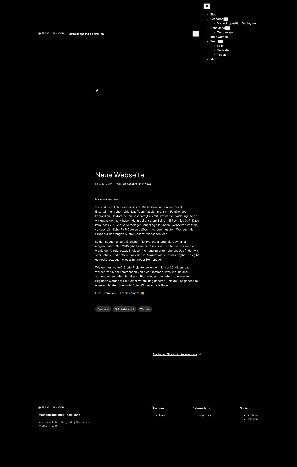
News (148, 183)
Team (214, 41)
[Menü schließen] (207, 6)
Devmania (103, 309)
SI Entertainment (124, 309)
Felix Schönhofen (131, 183)
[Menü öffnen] (195, 34)
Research (216, 19)
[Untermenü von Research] (225, 19)
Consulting (217, 28)
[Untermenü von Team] (220, 41)
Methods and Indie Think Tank (87, 33)
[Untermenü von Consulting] (227, 28)
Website (145, 309)
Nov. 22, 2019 (103, 183)
